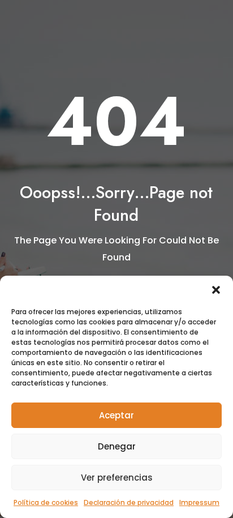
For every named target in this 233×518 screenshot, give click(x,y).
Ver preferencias (117, 477)
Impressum (199, 502)
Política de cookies (46, 502)
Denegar (117, 446)
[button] (216, 290)
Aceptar (116, 415)
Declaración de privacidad (129, 502)
